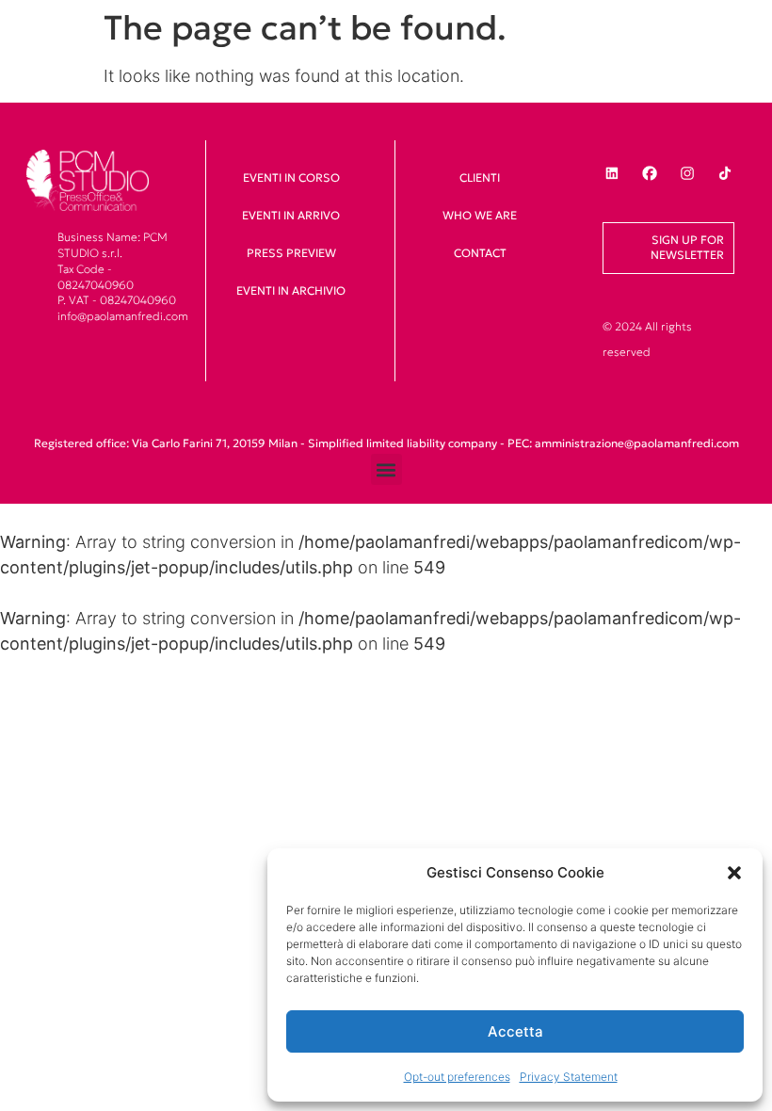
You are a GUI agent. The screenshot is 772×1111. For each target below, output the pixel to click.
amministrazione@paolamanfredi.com (637, 443)
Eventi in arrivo (291, 215)
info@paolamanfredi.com (122, 316)
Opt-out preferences (457, 1077)
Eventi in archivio (291, 290)
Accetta (515, 1031)
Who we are (479, 215)
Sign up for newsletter (687, 248)
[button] (734, 872)
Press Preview (291, 253)
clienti (479, 177)
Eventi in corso (291, 177)
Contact (480, 253)
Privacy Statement (569, 1077)
